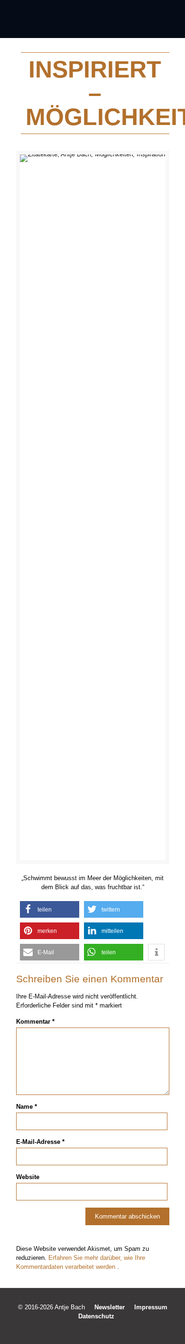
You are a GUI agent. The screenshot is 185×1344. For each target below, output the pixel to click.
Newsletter (109, 1307)
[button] (49, 909)
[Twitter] (86, 1329)
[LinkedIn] (99, 1329)
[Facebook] (73, 1329)
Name (26, 1106)
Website (27, 1177)
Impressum (150, 1307)
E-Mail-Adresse (40, 1141)
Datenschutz (96, 1316)
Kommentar (35, 1021)
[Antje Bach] (92, 19)
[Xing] (112, 1329)
